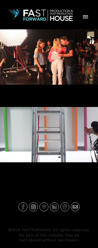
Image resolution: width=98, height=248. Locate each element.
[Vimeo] (43, 206)
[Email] (75, 206)
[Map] (64, 206)
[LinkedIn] (54, 206)
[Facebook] (23, 206)
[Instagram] (33, 206)
